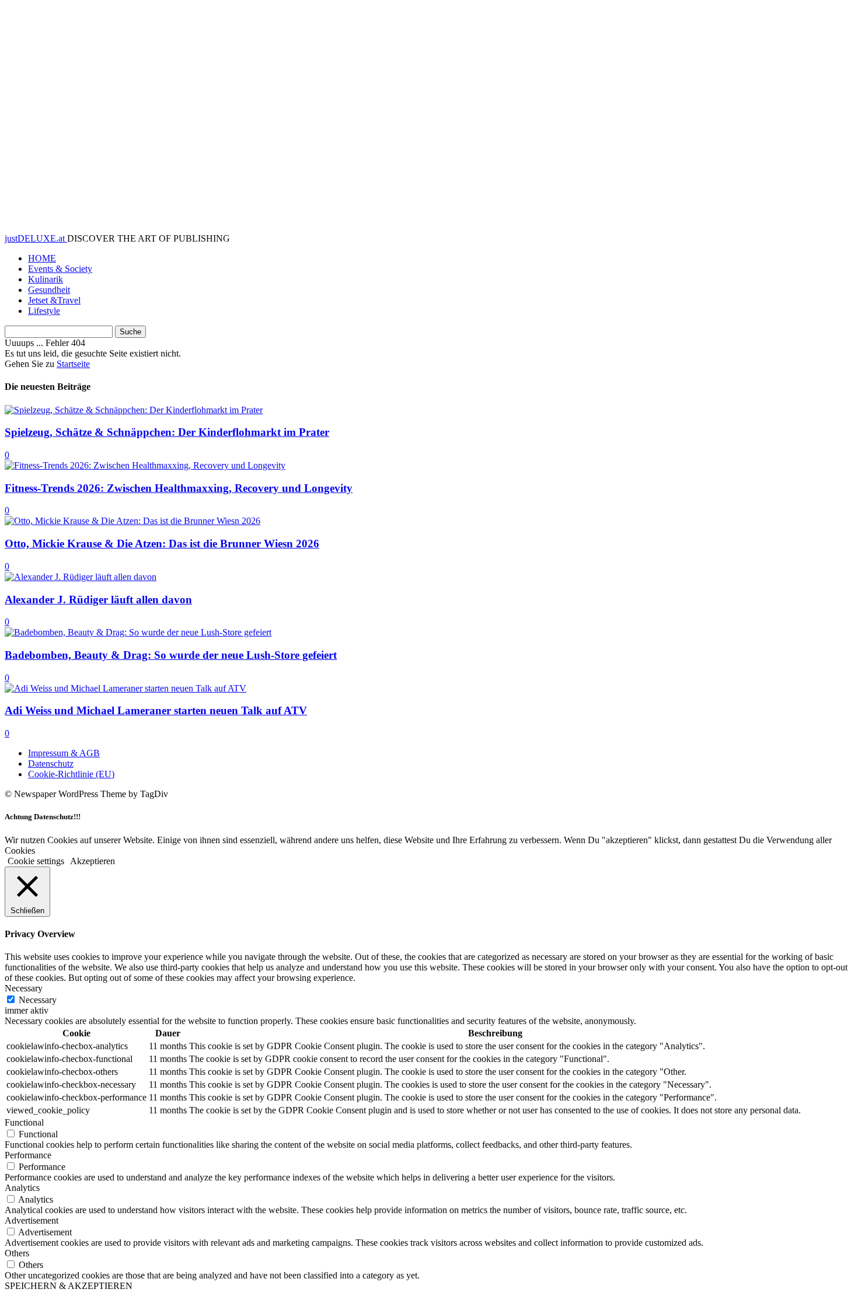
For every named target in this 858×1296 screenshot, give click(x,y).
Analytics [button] (22, 1188)
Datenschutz (51, 763)
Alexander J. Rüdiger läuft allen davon (98, 599)
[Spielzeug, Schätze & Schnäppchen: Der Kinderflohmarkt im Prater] (134, 410)
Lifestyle (44, 311)
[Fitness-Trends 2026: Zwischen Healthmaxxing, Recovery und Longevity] (145, 465)
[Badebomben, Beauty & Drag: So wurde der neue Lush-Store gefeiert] (138, 632)
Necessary (38, 1000)
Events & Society (60, 269)
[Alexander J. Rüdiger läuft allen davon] (80, 577)
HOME (42, 258)
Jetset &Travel (54, 300)
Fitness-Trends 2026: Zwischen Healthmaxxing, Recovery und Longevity (179, 488)
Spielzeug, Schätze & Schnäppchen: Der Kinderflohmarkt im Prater (167, 432)
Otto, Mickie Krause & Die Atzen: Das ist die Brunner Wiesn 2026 (162, 543)
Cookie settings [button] (36, 861)
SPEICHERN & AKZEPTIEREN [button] (68, 1286)
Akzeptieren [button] (92, 861)
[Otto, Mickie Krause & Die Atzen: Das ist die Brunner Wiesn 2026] (132, 521)
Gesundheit (49, 290)
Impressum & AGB (64, 753)
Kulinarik (45, 279)
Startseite (73, 364)
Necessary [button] (24, 988)
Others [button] (17, 1253)
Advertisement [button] (31, 1220)
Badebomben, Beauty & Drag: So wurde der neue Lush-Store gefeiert (171, 655)
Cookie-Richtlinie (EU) (71, 774)
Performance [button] (28, 1155)
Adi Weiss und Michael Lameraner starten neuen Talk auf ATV (156, 710)
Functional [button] (24, 1122)
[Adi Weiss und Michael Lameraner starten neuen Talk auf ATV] (125, 688)
